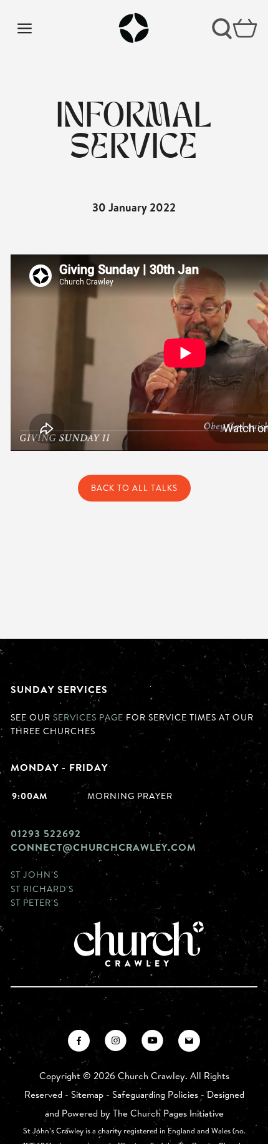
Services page (88, 717)
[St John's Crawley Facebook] (79, 1041)
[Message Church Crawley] (189, 1041)
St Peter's (35, 902)
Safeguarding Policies (155, 1094)
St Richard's (42, 888)
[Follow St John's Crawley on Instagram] (116, 1041)
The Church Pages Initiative (168, 1113)
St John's (35, 874)
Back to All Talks (134, 487)
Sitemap (87, 1094)
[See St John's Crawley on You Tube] (152, 1041)
